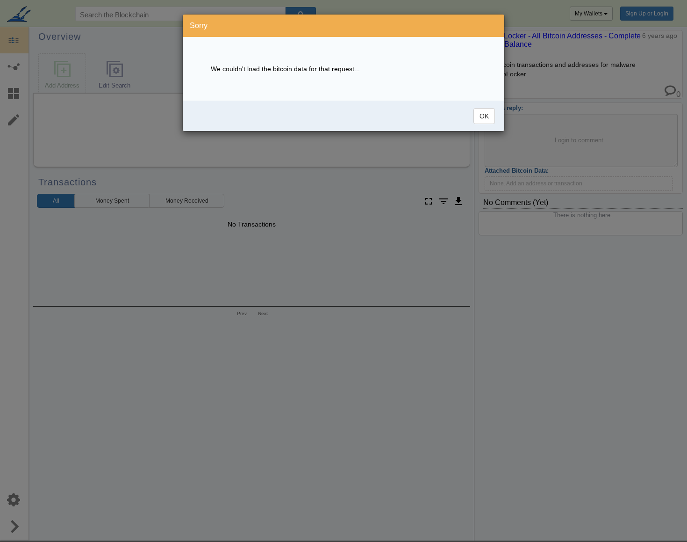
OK (484, 116)
